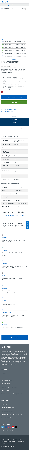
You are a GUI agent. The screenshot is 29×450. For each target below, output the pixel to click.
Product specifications (10, 92)
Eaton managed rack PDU (8, 5)
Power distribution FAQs (9, 109)
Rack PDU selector (8, 111)
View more (14, 338)
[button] (14, 102)
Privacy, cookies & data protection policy (11, 439)
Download (5, 40)
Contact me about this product (14, 97)
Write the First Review (21, 67)
